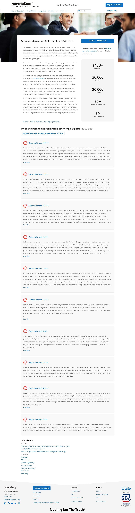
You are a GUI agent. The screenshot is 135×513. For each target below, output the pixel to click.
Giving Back (42, 11)
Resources (51, 11)
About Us (64, 11)
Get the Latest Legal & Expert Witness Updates (46, 502)
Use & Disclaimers (101, 501)
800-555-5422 (8, 497)
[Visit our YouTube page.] (12, 504)
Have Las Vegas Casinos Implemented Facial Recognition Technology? (43, 452)
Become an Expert (77, 501)
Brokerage (24, 457)
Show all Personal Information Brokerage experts (43, 133)
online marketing (38, 78)
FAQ (73, 494)
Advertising (24, 473)
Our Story (98, 491)
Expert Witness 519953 (38, 174)
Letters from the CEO (77, 498)
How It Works (31, 11)
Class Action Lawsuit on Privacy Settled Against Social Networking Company (45, 446)
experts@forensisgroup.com (12, 500)
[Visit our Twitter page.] (15, 504)
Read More (26, 162)
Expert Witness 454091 (38, 331)
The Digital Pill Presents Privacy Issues (33, 449)
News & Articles (76, 491)
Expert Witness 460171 (38, 237)
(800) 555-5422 (112, 11)
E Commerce (25, 460)
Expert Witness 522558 (38, 268)
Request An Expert (41, 488)
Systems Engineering (27, 463)
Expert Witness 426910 (38, 388)
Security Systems (26, 465)
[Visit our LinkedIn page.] (19, 504)
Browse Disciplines (18, 11)
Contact (98, 498)
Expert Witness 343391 (38, 419)
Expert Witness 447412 (38, 300)
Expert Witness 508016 (38, 143)
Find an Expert (37, 492)
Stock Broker (25, 471)
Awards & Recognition (102, 494)
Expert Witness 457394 (38, 205)
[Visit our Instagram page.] (8, 504)
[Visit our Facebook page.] (5, 504)
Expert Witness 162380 (38, 362)
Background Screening (28, 468)
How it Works (36, 496)
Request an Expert (114, 5)
